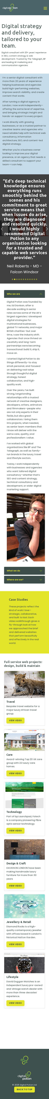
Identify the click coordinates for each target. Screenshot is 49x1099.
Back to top (24, 1089)
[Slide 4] (19, 279)
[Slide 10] (32, 279)
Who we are (13, 294)
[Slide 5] (21, 279)
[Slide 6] (23, 279)
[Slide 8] (27, 279)
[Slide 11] (34, 279)
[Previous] (2, 229)
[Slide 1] (12, 279)
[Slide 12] (36, 279)
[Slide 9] (30, 279)
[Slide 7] (25, 279)
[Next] (47, 229)
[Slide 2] (14, 279)
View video (15, 720)
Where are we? (15, 579)
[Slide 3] (17, 279)
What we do (13, 570)
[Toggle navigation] (45, 8)
